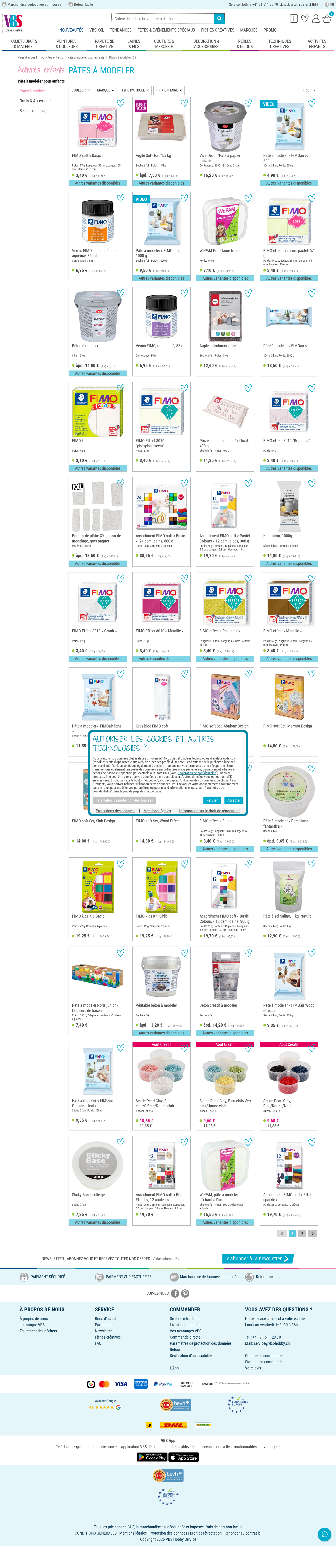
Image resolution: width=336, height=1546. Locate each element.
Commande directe (185, 1337)
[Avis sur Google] (105, 1404)
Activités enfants (52, 57)
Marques (249, 30)
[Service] (293, 18)
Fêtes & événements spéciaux (166, 30)
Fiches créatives (217, 30)
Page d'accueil (27, 57)
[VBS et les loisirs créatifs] (13, 22)
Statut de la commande (264, 1361)
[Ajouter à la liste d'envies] (121, 103)
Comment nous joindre (263, 1355)
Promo (270, 30)
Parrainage (103, 1324)
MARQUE (103, 90)
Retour (175, 1349)
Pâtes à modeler (33, 91)
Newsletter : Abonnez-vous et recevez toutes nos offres (96, 1258)
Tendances (121, 30)
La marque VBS (32, 1324)
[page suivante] (312, 1233)
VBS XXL (96, 30)
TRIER (307, 90)
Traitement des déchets (38, 1331)
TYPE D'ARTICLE (133, 90)
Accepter (233, 800)
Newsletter (103, 1331)
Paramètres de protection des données (201, 1343)
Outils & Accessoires (36, 100)
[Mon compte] (315, 18)
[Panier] (326, 18)
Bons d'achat (105, 1318)
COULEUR (79, 90)
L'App (174, 1368)
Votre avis (253, 1368)
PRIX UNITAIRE (167, 90)
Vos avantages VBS (185, 1331)
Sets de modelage (34, 110)
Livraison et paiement (187, 1324)
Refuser (212, 800)
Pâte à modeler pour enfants (85, 57)
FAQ (98, 1343)
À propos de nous (34, 1318)
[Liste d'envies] (304, 18)
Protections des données (115, 810)
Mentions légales (157, 810)
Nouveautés (71, 30)
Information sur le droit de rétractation (209, 810)
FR (332, 5)
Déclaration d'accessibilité (191, 1355)
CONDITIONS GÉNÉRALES (96, 1533)
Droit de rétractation (186, 1318)
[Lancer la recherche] (219, 18)
